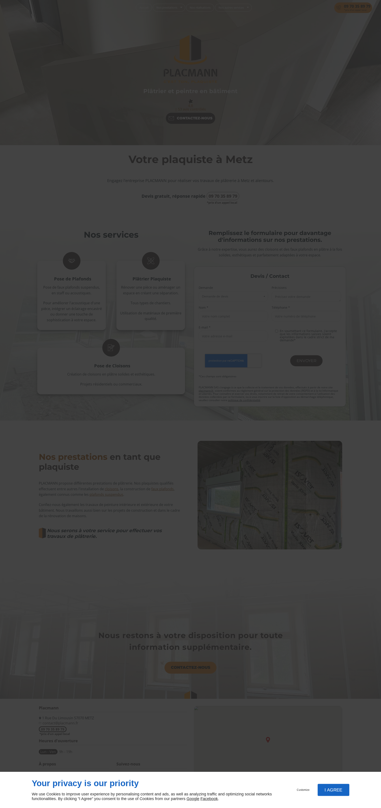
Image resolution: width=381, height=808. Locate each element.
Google (193, 799)
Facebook (209, 799)
